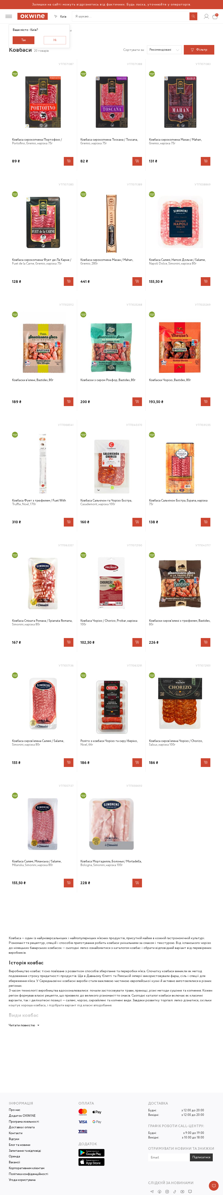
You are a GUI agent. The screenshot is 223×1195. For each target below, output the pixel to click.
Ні (54, 40)
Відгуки (14, 1139)
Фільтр (201, 49)
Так (23, 40)
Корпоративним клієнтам (26, 1168)
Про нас (14, 1110)
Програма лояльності (24, 1122)
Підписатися (201, 1157)
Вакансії (14, 1162)
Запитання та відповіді (25, 1151)
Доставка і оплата (22, 1127)
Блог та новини (19, 1145)
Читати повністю (22, 1025)
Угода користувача (22, 1180)
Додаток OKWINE (22, 1116)
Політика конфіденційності (28, 1174)
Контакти (15, 1133)
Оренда (14, 1156)
